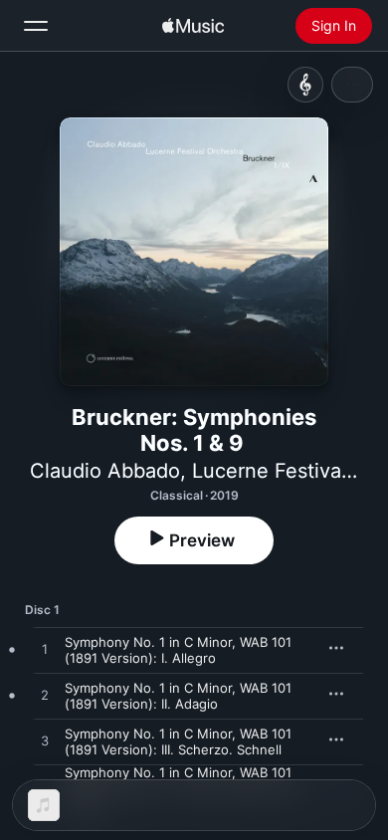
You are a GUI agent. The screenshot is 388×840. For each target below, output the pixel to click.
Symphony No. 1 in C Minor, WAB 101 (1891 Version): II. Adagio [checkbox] (178, 696)
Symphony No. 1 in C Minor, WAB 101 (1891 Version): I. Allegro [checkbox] (178, 650)
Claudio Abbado (105, 471)
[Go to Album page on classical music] (305, 85)
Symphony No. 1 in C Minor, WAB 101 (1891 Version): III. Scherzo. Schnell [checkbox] (178, 741)
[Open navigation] (36, 26)
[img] (193, 26)
